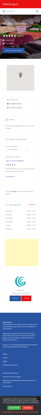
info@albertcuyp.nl (16, 103)
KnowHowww (33, 345)
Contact (15, 298)
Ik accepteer (14, 408)
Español (5, 358)
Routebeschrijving (15, 107)
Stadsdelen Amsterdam (10, 365)
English (5, 354)
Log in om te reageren (15, 161)
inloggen (14, 191)
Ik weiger (27, 408)
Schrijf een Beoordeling (13, 50)
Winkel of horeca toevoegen (12, 377)
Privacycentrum (7, 386)
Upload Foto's (9, 40)
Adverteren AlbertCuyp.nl (10, 373)
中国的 (5, 361)
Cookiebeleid (33, 412)
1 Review (20, 36)
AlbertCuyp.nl (10, 4)
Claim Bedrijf (9, 43)
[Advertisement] (22, 252)
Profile (26, 298)
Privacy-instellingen (21, 412)
